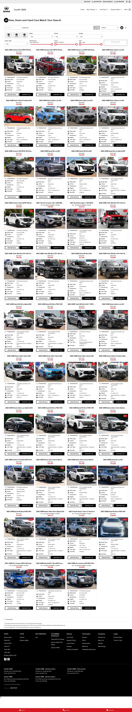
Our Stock (103, 9)
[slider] (52, 44)
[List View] (125, 27)
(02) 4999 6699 (11, 681)
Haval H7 (7, 646)
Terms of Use (118, 640)
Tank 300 (7, 649)
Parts (84, 640)
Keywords (25, 28)
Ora (36, 637)
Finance (69, 646)
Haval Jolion (8, 637)
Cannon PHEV (55, 647)
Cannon (22, 637)
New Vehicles (91, 9)
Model (56, 33)
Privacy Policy (118, 637)
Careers (100, 643)
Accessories (86, 643)
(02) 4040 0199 (11, 673)
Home (82, 9)
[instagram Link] (129, 2)
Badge (81, 33)
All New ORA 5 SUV (10, 655)
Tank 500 (7, 652)
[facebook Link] (127, 2)
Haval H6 (7, 640)
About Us (101, 640)
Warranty (85, 646)
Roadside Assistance (89, 649)
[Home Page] (6, 9)
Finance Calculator (72, 649)
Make (31, 33)
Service (84, 637)
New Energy (101, 646)
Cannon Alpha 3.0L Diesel (57, 643)
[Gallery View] (121, 27)
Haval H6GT (8, 643)
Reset (96, 28)
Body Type (8, 41)
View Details (11, 94)
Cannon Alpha (24, 640)
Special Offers (115, 9)
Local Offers (70, 643)
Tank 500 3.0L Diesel (57, 639)
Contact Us (26, 94)
